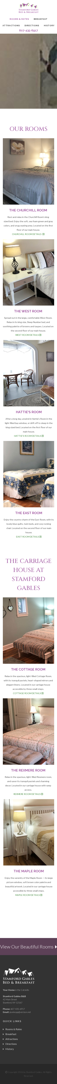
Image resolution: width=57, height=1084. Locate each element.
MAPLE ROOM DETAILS (27, 895)
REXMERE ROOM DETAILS (27, 794)
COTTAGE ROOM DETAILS (27, 693)
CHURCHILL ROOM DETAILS (27, 234)
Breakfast (41, 19)
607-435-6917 (28, 30)
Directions (32, 25)
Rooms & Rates (19, 19)
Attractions (11, 25)
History (49, 25)
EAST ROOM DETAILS (27, 536)
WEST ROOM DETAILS (27, 335)
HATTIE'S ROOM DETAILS (28, 435)
